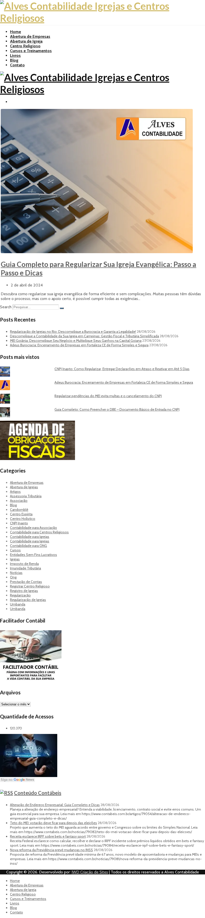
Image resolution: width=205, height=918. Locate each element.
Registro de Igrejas (24, 590)
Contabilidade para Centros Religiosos (39, 532)
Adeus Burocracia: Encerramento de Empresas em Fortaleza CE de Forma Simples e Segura (79, 345)
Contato (17, 65)
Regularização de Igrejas (28, 599)
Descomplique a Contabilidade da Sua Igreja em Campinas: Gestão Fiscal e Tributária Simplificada (84, 336)
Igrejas (15, 559)
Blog (14, 60)
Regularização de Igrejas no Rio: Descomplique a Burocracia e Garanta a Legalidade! (73, 331)
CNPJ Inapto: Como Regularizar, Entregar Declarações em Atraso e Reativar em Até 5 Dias (122, 369)
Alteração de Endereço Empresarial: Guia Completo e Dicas (55, 805)
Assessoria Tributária (26, 496)
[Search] (62, 308)
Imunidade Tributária (25, 568)
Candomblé (19, 509)
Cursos (15, 550)
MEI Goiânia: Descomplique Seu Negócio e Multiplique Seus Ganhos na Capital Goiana (76, 340)
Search (6, 306)
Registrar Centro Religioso (30, 586)
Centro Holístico (22, 518)
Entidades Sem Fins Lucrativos (33, 554)
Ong (13, 577)
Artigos (15, 491)
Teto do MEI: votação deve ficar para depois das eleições (53, 823)
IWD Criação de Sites (90, 872)
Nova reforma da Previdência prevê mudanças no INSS (51, 850)
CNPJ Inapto (19, 523)
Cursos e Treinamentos (31, 50)
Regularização (20, 595)
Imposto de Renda (24, 563)
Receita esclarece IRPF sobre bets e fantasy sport (48, 836)
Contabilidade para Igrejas (29, 536)
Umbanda (17, 604)
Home (15, 31)
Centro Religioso (25, 46)
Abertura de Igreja (26, 41)
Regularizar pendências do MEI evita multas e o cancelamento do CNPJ (108, 396)
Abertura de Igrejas (24, 487)
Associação (19, 500)
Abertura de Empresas (30, 36)
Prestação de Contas (26, 581)
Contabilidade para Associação (33, 527)
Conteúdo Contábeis (37, 793)
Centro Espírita (21, 514)
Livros (15, 55)
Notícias (16, 572)
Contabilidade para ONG (28, 545)
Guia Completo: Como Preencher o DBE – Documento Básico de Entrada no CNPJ (117, 409)
